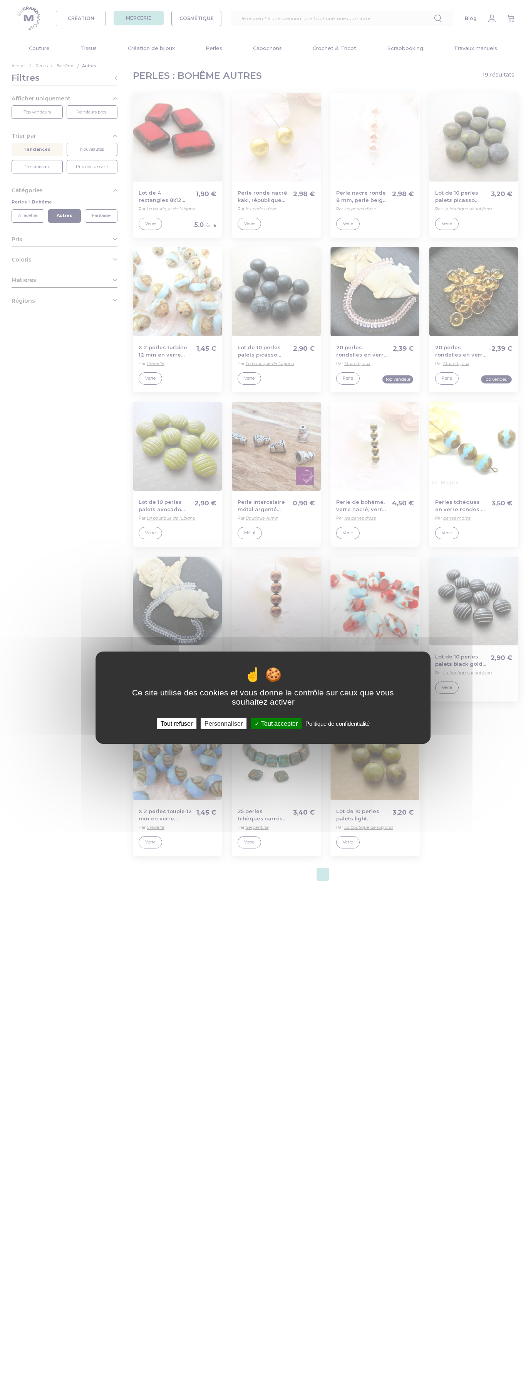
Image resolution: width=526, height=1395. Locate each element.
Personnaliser (223, 723)
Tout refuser (177, 723)
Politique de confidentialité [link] (337, 723)
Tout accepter (279, 723)
